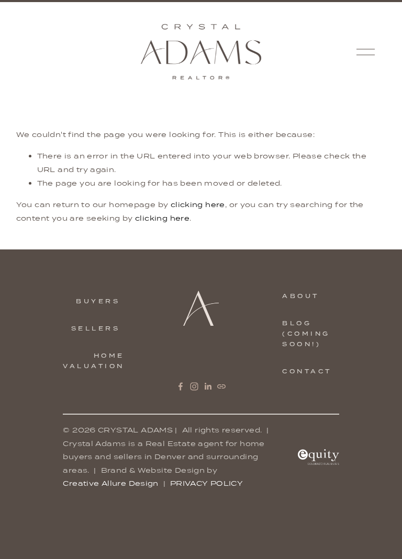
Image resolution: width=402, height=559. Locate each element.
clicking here (198, 204)
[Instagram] (194, 386)
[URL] (221, 386)
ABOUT (300, 296)
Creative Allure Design (110, 483)
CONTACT (307, 371)
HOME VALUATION (94, 360)
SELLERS (95, 328)
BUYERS (98, 301)
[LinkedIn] (208, 386)
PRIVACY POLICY (206, 483)
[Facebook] (180, 386)
